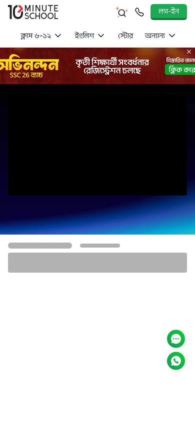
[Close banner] (189, 52)
